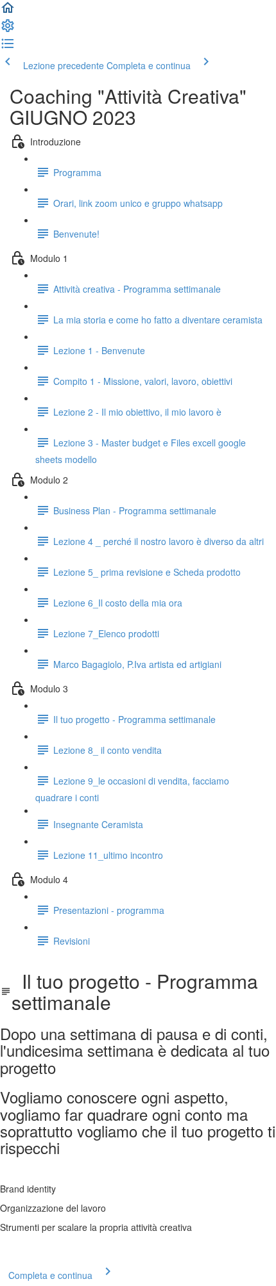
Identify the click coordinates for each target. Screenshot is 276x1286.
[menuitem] (7, 29)
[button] (7, 11)
